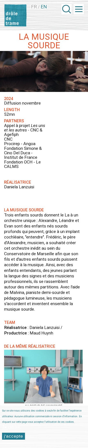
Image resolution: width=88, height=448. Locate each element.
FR (34, 7)
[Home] (15, 15)
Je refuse (11, 426)
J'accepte (13, 436)
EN (44, 7)
